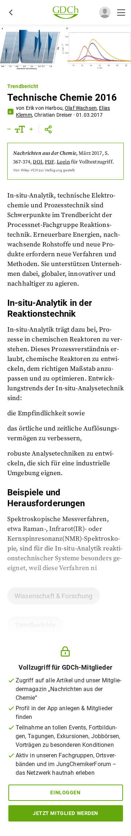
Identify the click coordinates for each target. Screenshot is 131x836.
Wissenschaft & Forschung (54, 596)
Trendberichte (35, 625)
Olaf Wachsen (81, 108)
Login (63, 162)
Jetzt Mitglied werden (65, 813)
